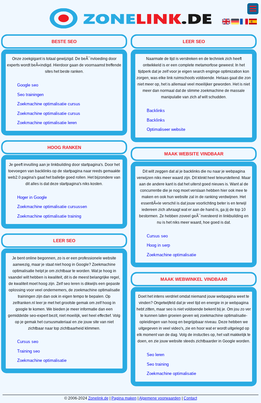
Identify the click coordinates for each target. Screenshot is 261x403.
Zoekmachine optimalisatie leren (47, 122)
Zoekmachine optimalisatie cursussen (52, 206)
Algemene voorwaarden (160, 398)
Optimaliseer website (166, 129)
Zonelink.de (98, 398)
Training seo (28, 351)
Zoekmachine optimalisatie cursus (48, 103)
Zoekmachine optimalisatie (42, 360)
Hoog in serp (158, 245)
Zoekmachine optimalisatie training (49, 216)
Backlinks (156, 110)
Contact (190, 398)
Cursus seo (27, 341)
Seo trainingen (30, 94)
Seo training (158, 364)
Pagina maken (124, 398)
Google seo (27, 85)
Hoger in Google (32, 197)
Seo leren (155, 354)
